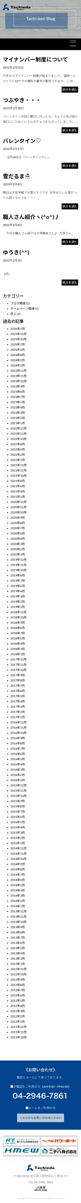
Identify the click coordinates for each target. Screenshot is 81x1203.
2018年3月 (17, 649)
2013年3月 (17, 958)
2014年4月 (17, 890)
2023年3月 (17, 412)
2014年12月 (18, 848)
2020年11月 (18, 507)
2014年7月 (17, 874)
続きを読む (69, 89)
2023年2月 (17, 418)
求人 (13, 314)
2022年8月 (17, 444)
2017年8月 (17, 680)
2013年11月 (18, 916)
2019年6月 (17, 586)
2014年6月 (17, 879)
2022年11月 (18, 433)
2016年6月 (17, 754)
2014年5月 (17, 885)
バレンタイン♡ (22, 141)
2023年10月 (18, 381)
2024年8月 (17, 355)
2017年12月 (18, 659)
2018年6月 (17, 638)
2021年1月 (17, 496)
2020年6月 (17, 533)
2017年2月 (17, 712)
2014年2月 (17, 900)
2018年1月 (17, 654)
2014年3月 (17, 895)
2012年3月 (17, 1011)
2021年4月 (17, 491)
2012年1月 (17, 1021)
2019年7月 (17, 580)
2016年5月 (17, 759)
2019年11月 (18, 565)
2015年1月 (17, 843)
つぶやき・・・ (22, 100)
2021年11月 (18, 470)
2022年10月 (18, 439)
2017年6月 (17, 691)
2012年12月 (18, 969)
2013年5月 (17, 948)
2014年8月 (17, 869)
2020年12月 (18, 502)
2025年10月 (18, 339)
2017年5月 (17, 696)
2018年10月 (18, 617)
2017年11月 (18, 664)
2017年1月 (17, 717)
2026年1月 (17, 328)
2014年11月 (18, 853)
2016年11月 (18, 727)
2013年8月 (17, 932)
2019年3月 (17, 596)
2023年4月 (17, 407)
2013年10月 (18, 921)
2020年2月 (17, 549)
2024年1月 (17, 365)
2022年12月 (18, 428)
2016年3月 (17, 769)
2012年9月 (17, 979)
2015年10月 (18, 796)
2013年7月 (17, 937)
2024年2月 (17, 360)
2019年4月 (17, 591)
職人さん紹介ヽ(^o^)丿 (31, 217)
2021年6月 (17, 486)
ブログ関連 (17, 303)
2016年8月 (17, 743)
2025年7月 (17, 344)
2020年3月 (17, 544)
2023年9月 (17, 386)
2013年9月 (17, 927)
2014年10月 (18, 858)
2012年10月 (18, 974)
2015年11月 (18, 790)
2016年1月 (17, 780)
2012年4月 (17, 1005)
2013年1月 (17, 963)
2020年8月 (17, 523)
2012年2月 (17, 1016)
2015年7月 (17, 811)
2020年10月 (18, 512)
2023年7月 (17, 397)
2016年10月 (18, 733)
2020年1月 (17, 554)
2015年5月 (17, 822)
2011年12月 (18, 1026)
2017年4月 (17, 701)
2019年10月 (18, 570)
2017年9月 (17, 675)
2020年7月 (17, 528)
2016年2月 (17, 775)
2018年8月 (17, 628)
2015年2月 (17, 837)
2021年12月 (18, 465)
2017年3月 (17, 706)
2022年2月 (17, 454)
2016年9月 (17, 738)
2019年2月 (17, 601)
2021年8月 (17, 481)
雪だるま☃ (16, 176)
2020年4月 (17, 538)
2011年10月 (18, 1037)
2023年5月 (17, 402)
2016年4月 (17, 764)
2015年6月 (17, 816)
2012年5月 (17, 1000)
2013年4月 (17, 953)
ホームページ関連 (22, 308)
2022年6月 (17, 449)
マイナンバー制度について (35, 59)
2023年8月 (17, 391)
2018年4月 (17, 643)
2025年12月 (18, 334)
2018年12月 (18, 612)
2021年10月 (18, 475)
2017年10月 (18, 670)
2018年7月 (17, 633)
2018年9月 (17, 622)
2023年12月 (18, 370)
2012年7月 (17, 990)
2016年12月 (18, 722)
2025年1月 (17, 349)
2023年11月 (18, 376)
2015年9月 (17, 801)
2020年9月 (17, 517)
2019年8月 (17, 575)
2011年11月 (18, 1032)
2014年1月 (17, 906)
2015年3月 (17, 832)
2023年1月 (17, 423)
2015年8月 (17, 806)
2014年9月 (17, 864)
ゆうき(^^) (16, 252)
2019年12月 (18, 559)
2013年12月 (18, 911)
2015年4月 (17, 827)
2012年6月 (17, 995)
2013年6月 (17, 942)
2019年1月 (17, 607)
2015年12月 (18, 785)
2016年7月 (17, 748)
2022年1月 (17, 460)
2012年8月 (17, 984)
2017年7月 (17, 685)
